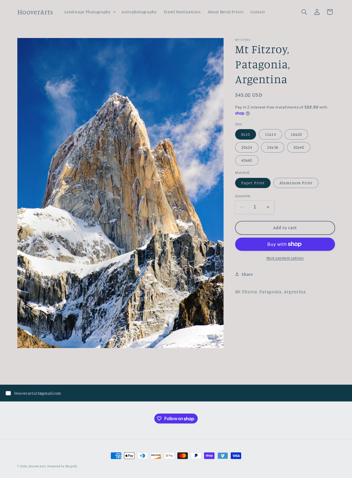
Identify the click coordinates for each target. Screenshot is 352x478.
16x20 (296, 134)
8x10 (245, 134)
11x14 (270, 134)
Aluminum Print (296, 182)
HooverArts (37, 466)
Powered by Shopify (62, 466)
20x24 (246, 147)
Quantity (242, 196)
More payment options (285, 258)
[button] (89, 12)
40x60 (246, 160)
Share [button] (247, 274)
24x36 (272, 147)
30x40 (298, 147)
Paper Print (253, 182)
